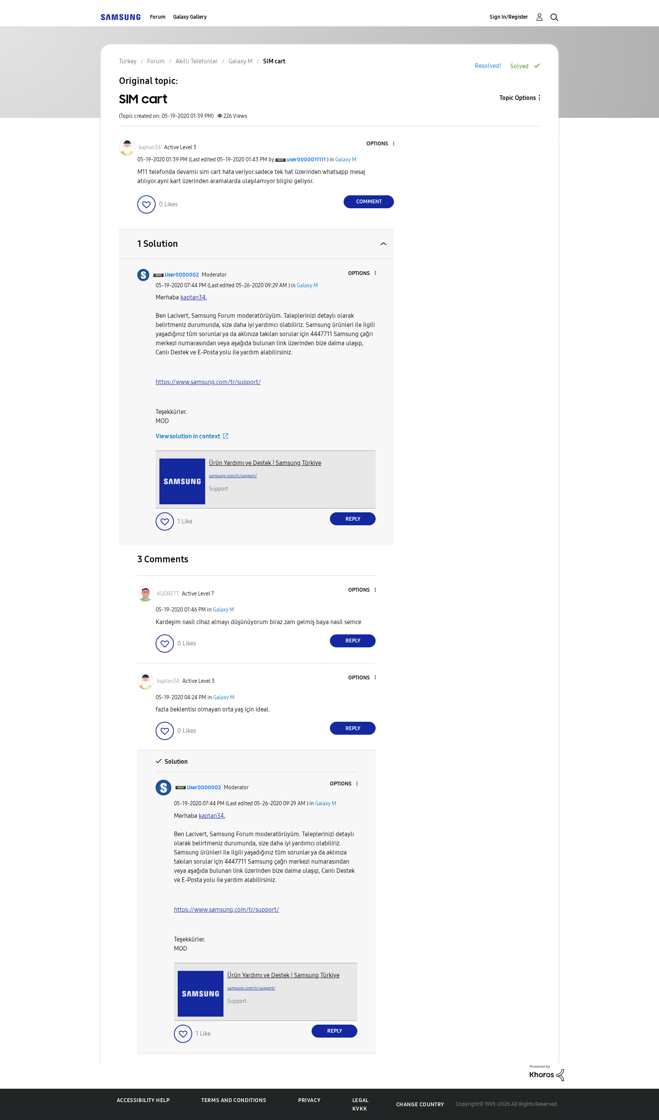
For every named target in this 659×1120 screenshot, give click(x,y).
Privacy (309, 1100)
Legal (360, 1100)
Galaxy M (346, 159)
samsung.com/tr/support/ (233, 475)
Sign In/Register (509, 17)
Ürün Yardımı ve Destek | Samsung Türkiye (265, 463)
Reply (353, 519)
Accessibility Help (143, 1100)
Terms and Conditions (233, 1100)
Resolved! (488, 65)
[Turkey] (120, 17)
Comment (369, 201)
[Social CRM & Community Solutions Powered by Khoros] (547, 1072)
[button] (381, 144)
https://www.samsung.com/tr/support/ (208, 382)
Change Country (420, 1104)
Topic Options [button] (518, 97)
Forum (158, 17)
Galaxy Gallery (190, 17)
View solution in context (188, 436)
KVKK (359, 1109)
